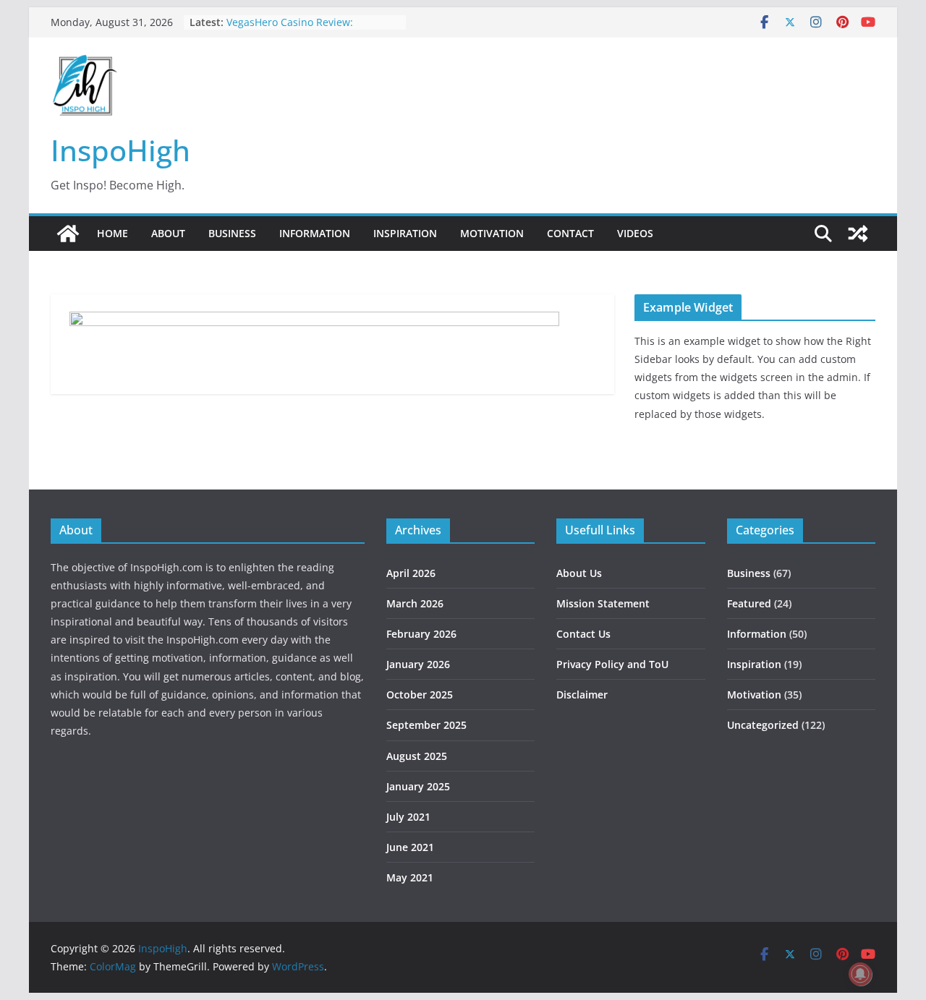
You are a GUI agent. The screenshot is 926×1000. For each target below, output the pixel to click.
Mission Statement (603, 603)
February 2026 (421, 634)
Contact (570, 233)
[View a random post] (858, 233)
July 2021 (408, 817)
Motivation (492, 233)
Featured (749, 603)
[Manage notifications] (860, 974)
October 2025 (419, 694)
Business (232, 233)
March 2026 (414, 603)
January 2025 (418, 786)
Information (314, 233)
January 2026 (418, 664)
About (168, 233)
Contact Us (583, 634)
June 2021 (410, 847)
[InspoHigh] (68, 233)
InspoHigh (120, 150)
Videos (635, 233)
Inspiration (405, 233)
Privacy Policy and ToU (612, 664)
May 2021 (409, 877)
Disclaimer (582, 694)
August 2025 (416, 756)
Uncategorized (763, 725)
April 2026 (411, 573)
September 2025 (426, 725)
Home (112, 233)
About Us (579, 573)
